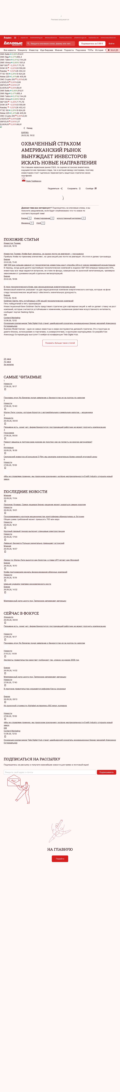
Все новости (10, 50)
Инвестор (33, 50)
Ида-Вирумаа (46, 50)
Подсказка (81, 50)
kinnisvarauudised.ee (108, 38)
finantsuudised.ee (65, 38)
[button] (50, 772)
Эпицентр (22, 50)
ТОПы (90, 50)
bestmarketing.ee (36, 38)
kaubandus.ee (94, 38)
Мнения (58, 50)
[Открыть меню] (15, 37)
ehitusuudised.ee (51, 38)
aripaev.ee (24, 38)
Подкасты (69, 50)
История (99, 50)
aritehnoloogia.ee (80, 38)
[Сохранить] (5, 389)
